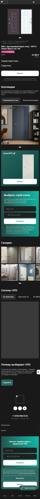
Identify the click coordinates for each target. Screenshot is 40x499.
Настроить (20, 478)
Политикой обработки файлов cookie (27, 473)
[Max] (25, 408)
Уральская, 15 (23, 297)
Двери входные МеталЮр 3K (11, 43)
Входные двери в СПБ (21, 41)
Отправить (20, 221)
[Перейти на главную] (4, 2)
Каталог (10, 41)
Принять (20, 484)
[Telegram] (15, 408)
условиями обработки (27, 229)
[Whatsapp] (20, 408)
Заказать (20, 73)
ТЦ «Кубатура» (8, 297)
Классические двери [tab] (30, 100)
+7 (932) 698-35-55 (20, 416)
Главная (3, 41)
